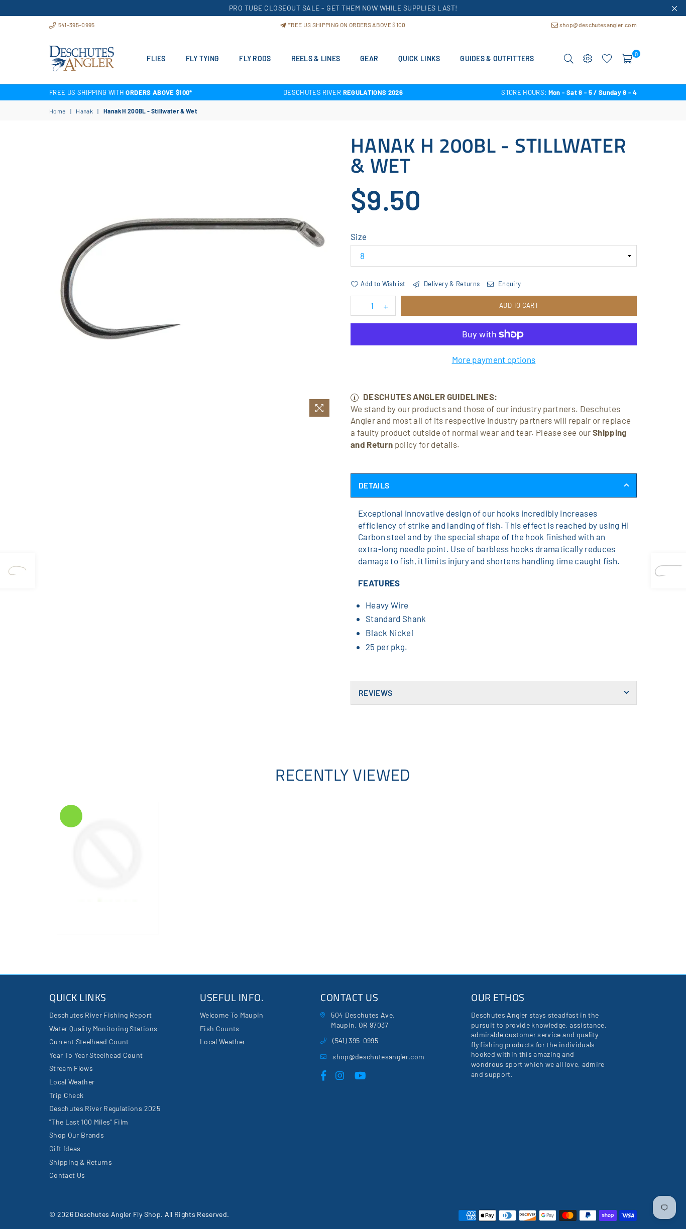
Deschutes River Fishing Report (100, 1015)
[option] (147, 92)
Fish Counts (220, 1028)
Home (57, 110)
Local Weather (71, 1081)
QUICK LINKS (419, 58)
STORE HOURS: (569, 92)
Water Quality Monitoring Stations (103, 1028)
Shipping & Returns (80, 1162)
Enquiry (509, 284)
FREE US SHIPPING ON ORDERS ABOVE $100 (345, 24)
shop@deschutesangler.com (597, 24)
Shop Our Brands (76, 1135)
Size (359, 236)
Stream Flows (71, 1068)
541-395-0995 (75, 24)
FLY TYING (202, 58)
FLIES (156, 58)
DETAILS (374, 485)
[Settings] (588, 58)
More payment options (494, 359)
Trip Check (66, 1095)
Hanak (84, 110)
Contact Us (67, 1175)
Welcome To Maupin (232, 1015)
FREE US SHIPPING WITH (120, 92)
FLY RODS (255, 58)
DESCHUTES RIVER (343, 92)
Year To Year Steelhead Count (96, 1055)
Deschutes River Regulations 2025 (104, 1108)
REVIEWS (375, 692)
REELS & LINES (315, 58)
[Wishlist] (607, 58)
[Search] (568, 58)
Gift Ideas (64, 1148)
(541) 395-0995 (355, 1040)
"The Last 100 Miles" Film (89, 1122)
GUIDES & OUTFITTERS (497, 58)
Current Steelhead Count (89, 1041)
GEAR (369, 58)
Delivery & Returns (451, 284)
